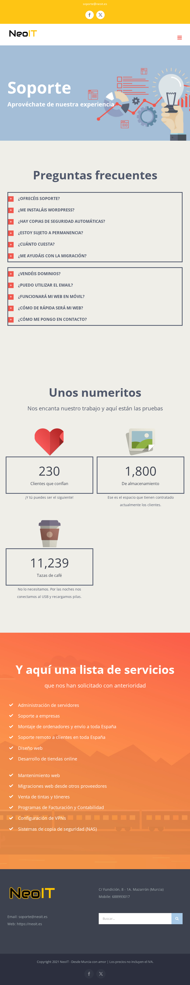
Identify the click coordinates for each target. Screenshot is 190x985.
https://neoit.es (29, 923)
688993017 (121, 896)
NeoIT (64, 961)
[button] (95, 198)
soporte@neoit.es (95, 4)
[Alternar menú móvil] (180, 37)
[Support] (95, 93)
